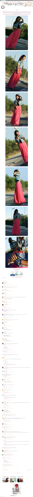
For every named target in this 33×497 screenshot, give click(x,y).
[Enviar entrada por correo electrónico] (6, 277)
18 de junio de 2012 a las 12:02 (8, 325)
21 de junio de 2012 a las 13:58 (8, 462)
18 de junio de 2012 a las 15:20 (8, 377)
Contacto (12, 1)
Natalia (4, 353)
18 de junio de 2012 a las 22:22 (8, 429)
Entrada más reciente (5, 469)
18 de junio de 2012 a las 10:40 (8, 302)
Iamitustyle (5, 401)
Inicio (17, 469)
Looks (15, 1)
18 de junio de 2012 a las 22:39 (8, 434)
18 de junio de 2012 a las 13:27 (8, 355)
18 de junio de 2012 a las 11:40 (8, 317)
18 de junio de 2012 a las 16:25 (8, 387)
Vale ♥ (4, 394)
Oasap (18, 268)
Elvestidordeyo (5, 313)
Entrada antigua (29, 469)
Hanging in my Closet (6, 350)
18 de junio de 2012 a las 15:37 (8, 382)
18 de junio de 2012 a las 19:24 (8, 412)
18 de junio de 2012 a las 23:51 (8, 445)
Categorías (18, 1)
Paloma (4, 331)
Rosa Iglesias (5, 370)
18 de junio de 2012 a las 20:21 (8, 421)
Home (3, 1)
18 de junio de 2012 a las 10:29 (8, 294)
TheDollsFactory (5, 373)
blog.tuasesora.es (5, 428)
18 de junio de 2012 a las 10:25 (8, 284)
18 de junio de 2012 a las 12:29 (8, 336)
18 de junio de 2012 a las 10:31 (8, 299)
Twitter (4, 399)
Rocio (4, 342)
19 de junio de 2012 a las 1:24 (8, 448)
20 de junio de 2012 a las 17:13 (8, 458)
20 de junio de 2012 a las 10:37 (8, 455)
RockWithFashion (5, 366)
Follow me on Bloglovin (6, 398)
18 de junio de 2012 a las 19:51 (8, 415)
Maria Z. (4, 440)
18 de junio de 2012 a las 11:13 (8, 307)
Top (17, 10)
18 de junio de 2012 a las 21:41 (8, 424)
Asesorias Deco (7, 1)
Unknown (5, 300)
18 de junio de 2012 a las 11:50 (8, 320)
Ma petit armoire (5, 409)
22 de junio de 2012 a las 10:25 (8, 465)
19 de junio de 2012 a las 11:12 (8, 452)
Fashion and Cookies (5, 396)
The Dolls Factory (5, 376)
